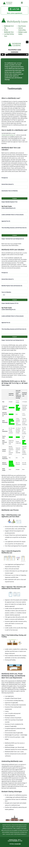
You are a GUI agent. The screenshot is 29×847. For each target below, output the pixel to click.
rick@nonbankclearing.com (9, 135)
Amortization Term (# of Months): (10, 190)
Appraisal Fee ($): (6, 221)
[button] (21, 3)
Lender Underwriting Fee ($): (9, 208)
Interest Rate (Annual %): (8, 184)
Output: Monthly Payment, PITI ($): (10, 303)
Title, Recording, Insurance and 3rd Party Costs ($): (14, 329)
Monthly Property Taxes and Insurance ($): (12, 285)
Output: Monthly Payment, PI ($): (10, 202)
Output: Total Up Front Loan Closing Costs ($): (13, 238)
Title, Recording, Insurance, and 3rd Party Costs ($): (14, 227)
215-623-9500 (17, 843)
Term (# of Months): (6, 292)
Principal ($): (5, 177)
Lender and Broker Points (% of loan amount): (13, 214)
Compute (14, 198)
